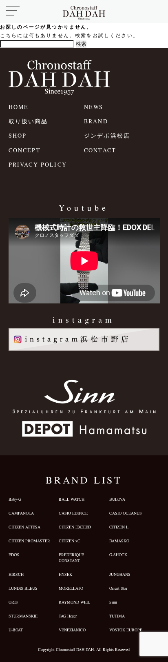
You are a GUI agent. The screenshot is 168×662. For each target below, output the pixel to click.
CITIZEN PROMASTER (29, 541)
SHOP (18, 135)
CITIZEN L (118, 527)
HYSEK (65, 574)
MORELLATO (71, 588)
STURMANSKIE (23, 616)
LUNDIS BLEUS (23, 588)
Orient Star (118, 588)
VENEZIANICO (72, 630)
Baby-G (15, 499)
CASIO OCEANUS (125, 513)
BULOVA (117, 499)
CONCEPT (25, 150)
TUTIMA (117, 616)
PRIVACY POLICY (38, 164)
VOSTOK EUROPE (125, 630)
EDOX (14, 554)
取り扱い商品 (28, 121)
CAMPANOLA (21, 513)
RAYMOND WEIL (74, 602)
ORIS (13, 602)
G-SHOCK (118, 554)
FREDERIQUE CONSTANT (71, 557)
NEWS (94, 107)
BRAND (96, 121)
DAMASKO (119, 541)
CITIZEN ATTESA (24, 527)
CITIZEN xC (69, 541)
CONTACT (100, 150)
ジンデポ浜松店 (107, 135)
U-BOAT (16, 630)
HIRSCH (16, 574)
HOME (19, 107)
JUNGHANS (119, 574)
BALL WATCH (71, 499)
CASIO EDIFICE (73, 513)
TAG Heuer (68, 616)
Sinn (113, 602)
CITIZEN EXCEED (75, 527)
